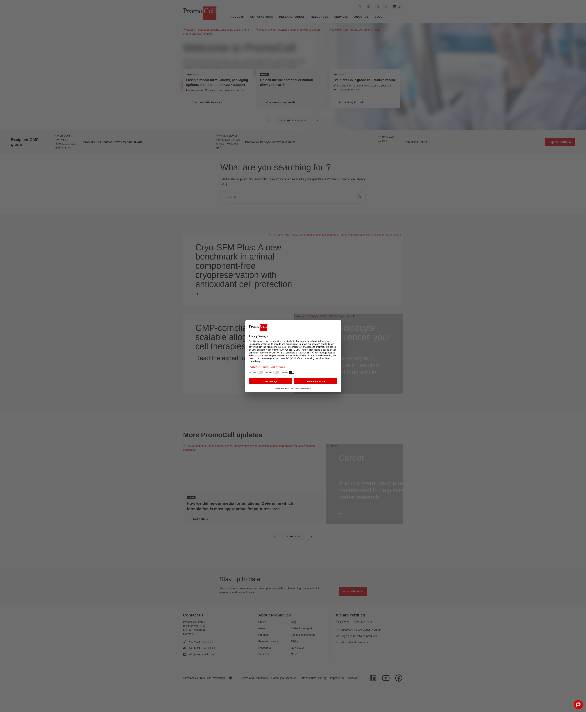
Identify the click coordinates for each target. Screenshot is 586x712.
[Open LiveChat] (578, 704)
